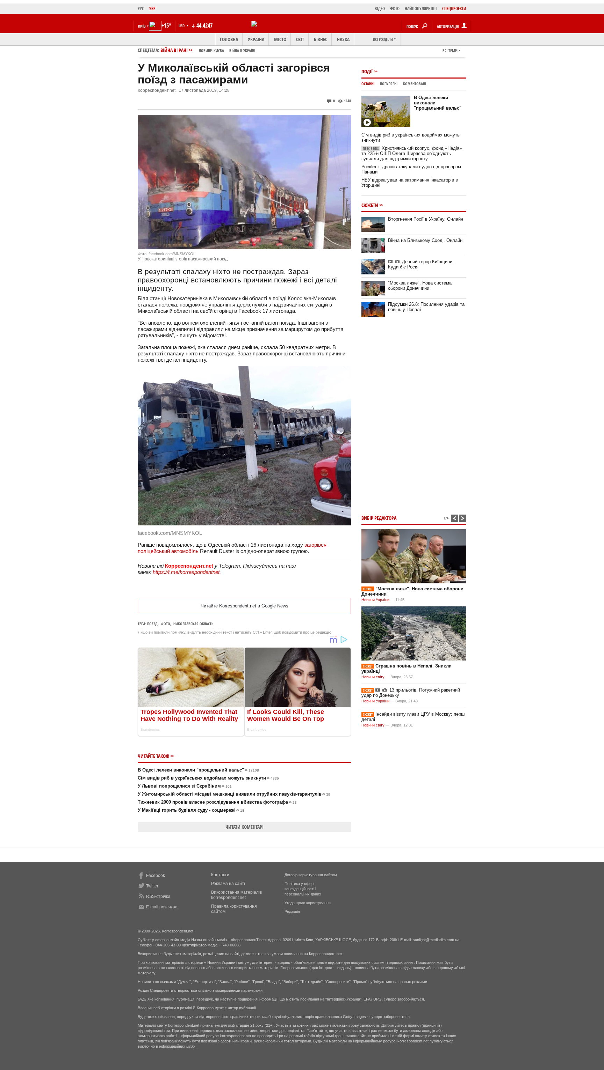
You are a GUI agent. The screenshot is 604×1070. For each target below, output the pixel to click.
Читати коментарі (244, 827)
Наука (343, 39)
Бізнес (320, 39)
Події (367, 71)
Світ (300, 39)
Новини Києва (211, 50)
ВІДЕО (380, 9)
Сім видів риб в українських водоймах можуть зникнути (208, 778)
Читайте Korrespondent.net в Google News (244, 605)
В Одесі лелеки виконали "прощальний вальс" (198, 770)
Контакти (220, 874)
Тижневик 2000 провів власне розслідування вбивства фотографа (217, 802)
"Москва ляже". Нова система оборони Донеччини (420, 285)
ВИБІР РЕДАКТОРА (378, 518)
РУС (141, 9)
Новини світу (372, 677)
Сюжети (369, 205)
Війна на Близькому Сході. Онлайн (425, 240)
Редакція (292, 911)
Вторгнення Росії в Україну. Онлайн (425, 219)
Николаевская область (193, 623)
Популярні (388, 83)
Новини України (375, 600)
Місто (280, 39)
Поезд (152, 623)
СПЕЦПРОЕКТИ (454, 9)
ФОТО (395, 9)
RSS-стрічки (158, 896)
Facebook (155, 875)
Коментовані (414, 83)
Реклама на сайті (228, 883)
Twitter (152, 886)
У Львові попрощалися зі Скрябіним (185, 786)
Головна (229, 39)
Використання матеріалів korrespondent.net (236, 895)
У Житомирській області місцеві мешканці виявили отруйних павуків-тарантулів (234, 794)
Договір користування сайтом (311, 875)
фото (165, 623)
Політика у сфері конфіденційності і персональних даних (303, 888)
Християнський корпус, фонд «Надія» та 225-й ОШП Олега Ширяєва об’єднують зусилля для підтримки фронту (411, 153)
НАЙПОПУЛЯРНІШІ (421, 9)
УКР (152, 9)
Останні (367, 83)
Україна (256, 39)
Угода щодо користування (308, 903)
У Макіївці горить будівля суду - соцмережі (191, 810)
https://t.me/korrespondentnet (186, 572)
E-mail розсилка (162, 907)
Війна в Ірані (207, 50)
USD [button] (182, 25)
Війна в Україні (242, 50)
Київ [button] (142, 26)
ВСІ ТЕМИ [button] (450, 50)
